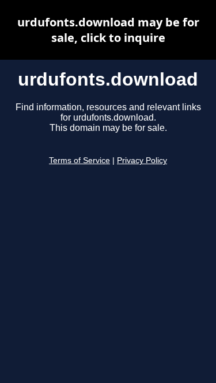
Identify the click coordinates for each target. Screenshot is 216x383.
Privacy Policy (142, 160)
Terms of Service (79, 160)
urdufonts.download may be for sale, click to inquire (108, 29)
